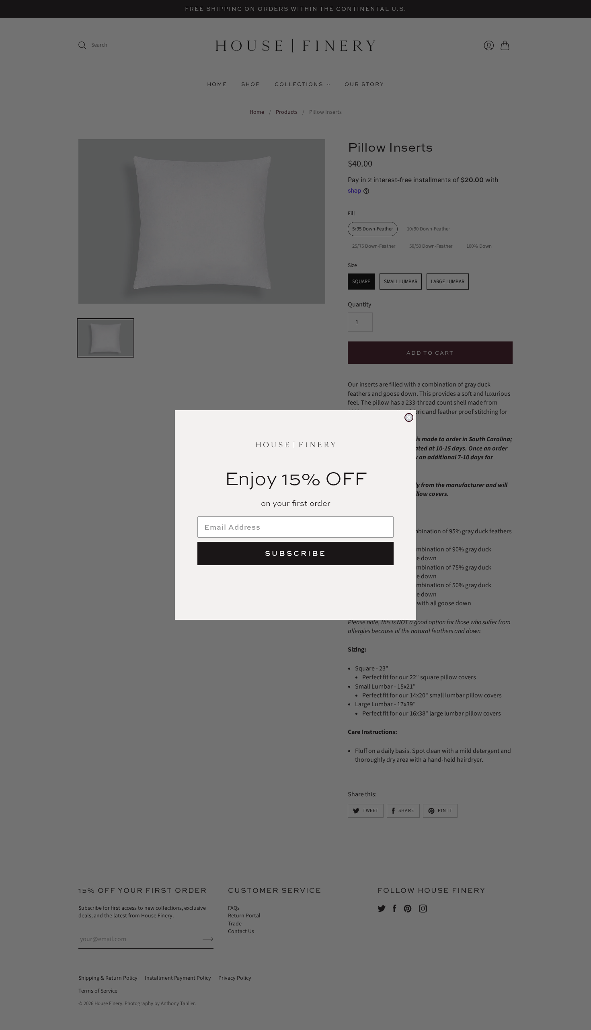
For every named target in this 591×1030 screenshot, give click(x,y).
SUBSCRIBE (295, 553)
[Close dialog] (409, 417)
